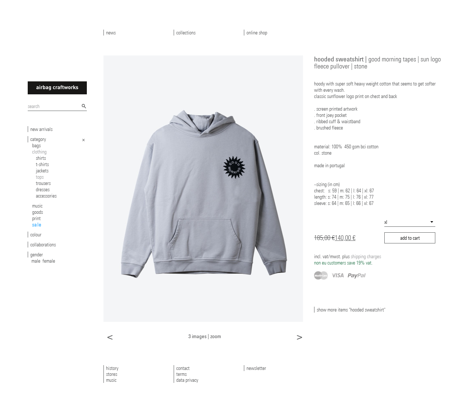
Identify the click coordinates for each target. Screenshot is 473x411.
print (36, 218)
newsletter (256, 368)
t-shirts (42, 164)
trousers (43, 183)
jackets (42, 171)
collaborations (43, 244)
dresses (43, 189)
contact (183, 368)
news (111, 33)
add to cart (410, 238)
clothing (39, 152)
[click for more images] (203, 188)
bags (36, 145)
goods (37, 212)
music (37, 206)
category (38, 139)
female (48, 261)
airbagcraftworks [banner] (57, 87)
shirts (41, 158)
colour (35, 234)
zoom (215, 336)
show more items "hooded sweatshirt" (351, 310)
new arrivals (41, 129)
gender (36, 254)
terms (181, 374)
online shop (256, 33)
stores (111, 374)
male (35, 261)
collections (185, 33)
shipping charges (347, 259)
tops (40, 177)
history (112, 368)
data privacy (187, 380)
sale (37, 225)
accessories (46, 196)
